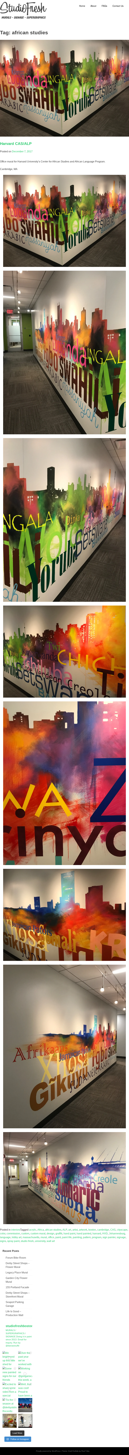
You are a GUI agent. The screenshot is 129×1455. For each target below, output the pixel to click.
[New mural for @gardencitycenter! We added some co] (25, 1405)
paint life (67, 1237)
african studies (53, 1229)
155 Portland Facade (17, 1287)
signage (121, 1237)
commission (13, 1233)
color (2, 1233)
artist (75, 1229)
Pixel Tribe (85, 1451)
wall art (51, 1241)
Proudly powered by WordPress (48, 1451)
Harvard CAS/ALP (16, 143)
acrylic (32, 1229)
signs (3, 1241)
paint (58, 1237)
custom (25, 1233)
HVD (105, 1233)
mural (44, 1237)
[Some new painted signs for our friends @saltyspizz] (10, 1374)
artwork (83, 1229)
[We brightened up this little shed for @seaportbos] (10, 1358)
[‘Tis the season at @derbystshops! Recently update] (10, 1405)
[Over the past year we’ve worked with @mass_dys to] (25, 1358)
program (96, 1237)
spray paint (13, 1241)
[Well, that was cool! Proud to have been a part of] (25, 1389)
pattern (87, 1237)
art (69, 1229)
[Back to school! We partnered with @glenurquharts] (10, 1421)
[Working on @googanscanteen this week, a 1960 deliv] (25, 1374)
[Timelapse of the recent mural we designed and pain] (25, 1421)
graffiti (59, 1233)
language (5, 1237)
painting (77, 1237)
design (50, 1233)
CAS (113, 1229)
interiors (15, 1229)
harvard (97, 1233)
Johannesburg (117, 1233)
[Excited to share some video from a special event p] (10, 1389)
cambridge (103, 1229)
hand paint (69, 1233)
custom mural (38, 1233)
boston (92, 1229)
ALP (64, 1229)
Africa (40, 1229)
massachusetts (31, 1237)
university (40, 1241)
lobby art (16, 1237)
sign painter (109, 1237)
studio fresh (27, 1241)
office (51, 1237)
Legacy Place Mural (17, 1272)
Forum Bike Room (16, 1257)
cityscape (122, 1229)
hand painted (84, 1233)
